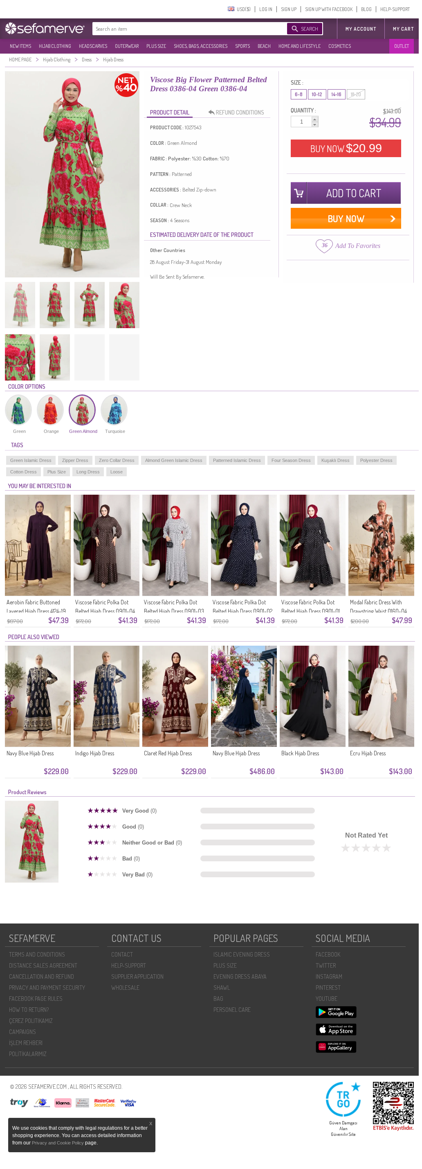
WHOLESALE (125, 987)
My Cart (403, 29)
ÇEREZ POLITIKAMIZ (31, 1020)
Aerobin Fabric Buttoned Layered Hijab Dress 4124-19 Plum (36, 611)
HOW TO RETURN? (29, 1009)
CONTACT (122, 954)
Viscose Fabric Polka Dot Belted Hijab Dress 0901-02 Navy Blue (242, 611)
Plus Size (56, 471)
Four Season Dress (291, 460)
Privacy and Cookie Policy (58, 1142)
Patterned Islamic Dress (237, 460)
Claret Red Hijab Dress (168, 753)
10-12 (317, 94)
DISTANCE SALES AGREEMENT (43, 965)
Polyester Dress (376, 460)
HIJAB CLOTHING (55, 46)
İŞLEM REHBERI (26, 1042)
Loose (116, 471)
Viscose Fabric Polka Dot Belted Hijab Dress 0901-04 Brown (105, 611)
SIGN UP (288, 9)
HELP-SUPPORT (395, 9)
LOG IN (265, 9)
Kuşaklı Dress (335, 460)
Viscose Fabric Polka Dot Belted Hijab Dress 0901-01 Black (310, 611)
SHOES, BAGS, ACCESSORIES (200, 46)
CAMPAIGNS (22, 1031)
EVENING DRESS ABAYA (240, 976)
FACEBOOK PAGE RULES (36, 998)
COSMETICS (339, 46)
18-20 (356, 94)
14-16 (336, 94)
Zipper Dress (75, 460)
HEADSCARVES (93, 46)
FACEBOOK (328, 954)
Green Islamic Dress (31, 460)
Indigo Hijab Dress (94, 753)
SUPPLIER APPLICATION (137, 976)
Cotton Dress (23, 471)
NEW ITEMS (20, 46)
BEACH (264, 46)
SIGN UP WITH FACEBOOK (328, 9)
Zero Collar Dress (117, 460)
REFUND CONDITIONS (240, 112)
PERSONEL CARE (232, 1009)
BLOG (366, 9)
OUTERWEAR (127, 46)
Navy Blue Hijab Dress (30, 753)
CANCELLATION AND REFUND (41, 976)
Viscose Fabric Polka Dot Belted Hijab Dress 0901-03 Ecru (174, 611)
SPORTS (242, 46)
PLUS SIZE (156, 46)
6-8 (299, 94)
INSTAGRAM (329, 976)
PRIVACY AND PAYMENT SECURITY (47, 987)
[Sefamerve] (46, 28)
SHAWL (221, 987)
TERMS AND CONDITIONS (37, 954)
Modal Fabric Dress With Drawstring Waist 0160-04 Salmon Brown (378, 611)
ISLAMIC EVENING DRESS (241, 954)
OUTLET (401, 46)
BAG (218, 998)
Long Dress (88, 471)
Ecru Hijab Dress (368, 753)
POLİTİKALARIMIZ (28, 1053)
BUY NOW (346, 148)
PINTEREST (328, 987)
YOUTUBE (326, 998)
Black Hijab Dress (300, 753)
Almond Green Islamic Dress (173, 460)
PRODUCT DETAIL (169, 112)
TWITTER (326, 965)
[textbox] (181, 28)
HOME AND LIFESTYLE (299, 46)
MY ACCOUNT (361, 29)
